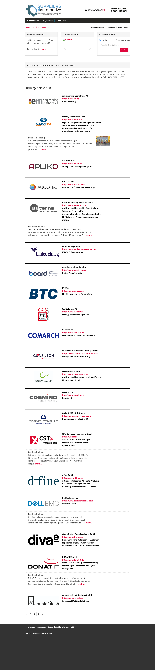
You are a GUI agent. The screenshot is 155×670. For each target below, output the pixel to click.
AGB (72, 627)
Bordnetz (66, 187)
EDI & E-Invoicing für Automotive (77, 294)
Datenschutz (41, 627)
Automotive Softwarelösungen (76, 440)
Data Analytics (92, 208)
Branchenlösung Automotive (75, 540)
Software (76, 187)
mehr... (88, 131)
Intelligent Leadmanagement (75, 314)
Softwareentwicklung (72, 562)
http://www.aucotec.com (73, 184)
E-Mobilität (67, 483)
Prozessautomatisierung (87, 217)
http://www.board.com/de (74, 270)
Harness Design (88, 187)
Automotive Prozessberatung (76, 125)
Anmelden (46, 27)
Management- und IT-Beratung (76, 356)
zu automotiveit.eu (97, 27)
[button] (65, 47)
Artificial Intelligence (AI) (73, 208)
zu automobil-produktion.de (118, 27)
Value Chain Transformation (86, 545)
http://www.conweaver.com (75, 374)
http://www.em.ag (70, 98)
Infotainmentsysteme (72, 442)
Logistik (65, 122)
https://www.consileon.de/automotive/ (80, 353)
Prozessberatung (90, 562)
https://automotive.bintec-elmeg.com (79, 249)
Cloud (73, 503)
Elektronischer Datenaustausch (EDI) (78, 335)
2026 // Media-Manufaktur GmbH (39, 633)
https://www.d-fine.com (73, 478)
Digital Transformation (72, 273)
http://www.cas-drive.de (73, 312)
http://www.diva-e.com (73, 537)
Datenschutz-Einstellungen (58, 627)
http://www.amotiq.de (72, 119)
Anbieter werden (32, 27)
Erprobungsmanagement (73, 565)
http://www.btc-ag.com (73, 291)
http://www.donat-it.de (73, 560)
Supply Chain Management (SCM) (86, 122)
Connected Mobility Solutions (75, 601)
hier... (43, 49)
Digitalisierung (69, 101)
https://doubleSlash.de (72, 598)
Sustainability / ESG (81, 486)
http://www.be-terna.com (74, 205)
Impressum (30, 627)
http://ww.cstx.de (70, 437)
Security (66, 503)
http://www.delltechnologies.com (77, 501)
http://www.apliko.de (72, 163)
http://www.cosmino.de (73, 395)
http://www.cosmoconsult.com (76, 416)
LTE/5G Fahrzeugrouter (72, 252)
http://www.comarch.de (73, 332)
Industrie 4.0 (68, 398)
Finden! (124, 50)
